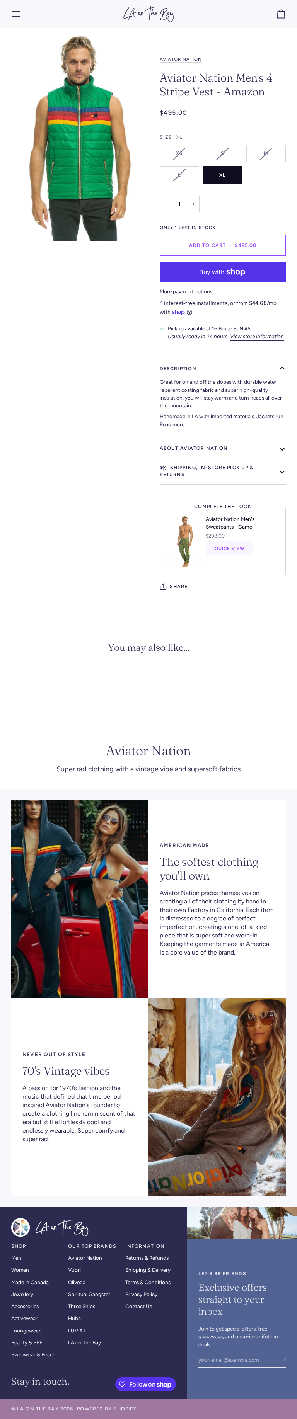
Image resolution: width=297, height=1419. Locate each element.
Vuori (74, 1270)
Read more (172, 424)
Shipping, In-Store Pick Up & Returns (207, 471)
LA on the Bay (38, 1409)
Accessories (25, 1306)
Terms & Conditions (148, 1282)
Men (16, 1258)
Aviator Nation (181, 59)
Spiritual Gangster (89, 1294)
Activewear (24, 1318)
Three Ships (81, 1306)
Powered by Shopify (107, 1409)
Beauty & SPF (26, 1342)
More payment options (186, 291)
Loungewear (26, 1330)
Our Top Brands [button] (92, 1246)
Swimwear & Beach (33, 1354)
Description (178, 368)
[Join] (279, 1359)
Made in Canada (30, 1282)
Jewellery (22, 1294)
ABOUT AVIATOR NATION (194, 448)
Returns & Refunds (147, 1258)
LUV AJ (76, 1330)
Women (20, 1270)
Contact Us (138, 1306)
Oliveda (76, 1282)
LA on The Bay (84, 1342)
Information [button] (145, 1246)
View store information (257, 336)
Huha (74, 1318)
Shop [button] (18, 1246)
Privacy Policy (141, 1294)
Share (179, 586)
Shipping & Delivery (148, 1270)
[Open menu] (22, 14)
